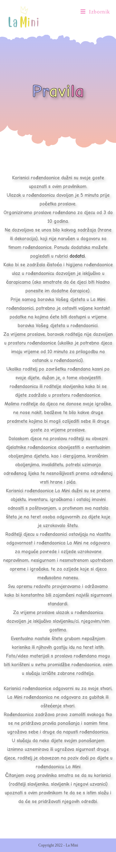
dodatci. (78, 256)
